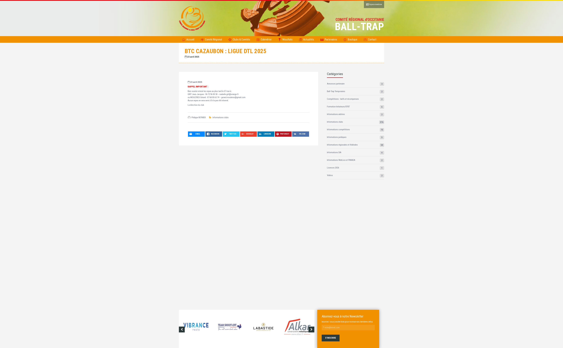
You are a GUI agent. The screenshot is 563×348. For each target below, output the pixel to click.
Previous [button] (182, 329)
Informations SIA (334, 152)
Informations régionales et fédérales (342, 144)
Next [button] (311, 329)
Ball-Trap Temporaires (336, 91)
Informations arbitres (336, 114)
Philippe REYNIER (198, 117)
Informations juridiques (336, 137)
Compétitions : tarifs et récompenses (343, 99)
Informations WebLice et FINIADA (341, 160)
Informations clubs (221, 117)
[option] (198, 329)
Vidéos (330, 175)
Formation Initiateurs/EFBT (338, 106)
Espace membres (375, 4)
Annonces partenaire (336, 83)
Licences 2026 (333, 167)
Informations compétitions (338, 129)
